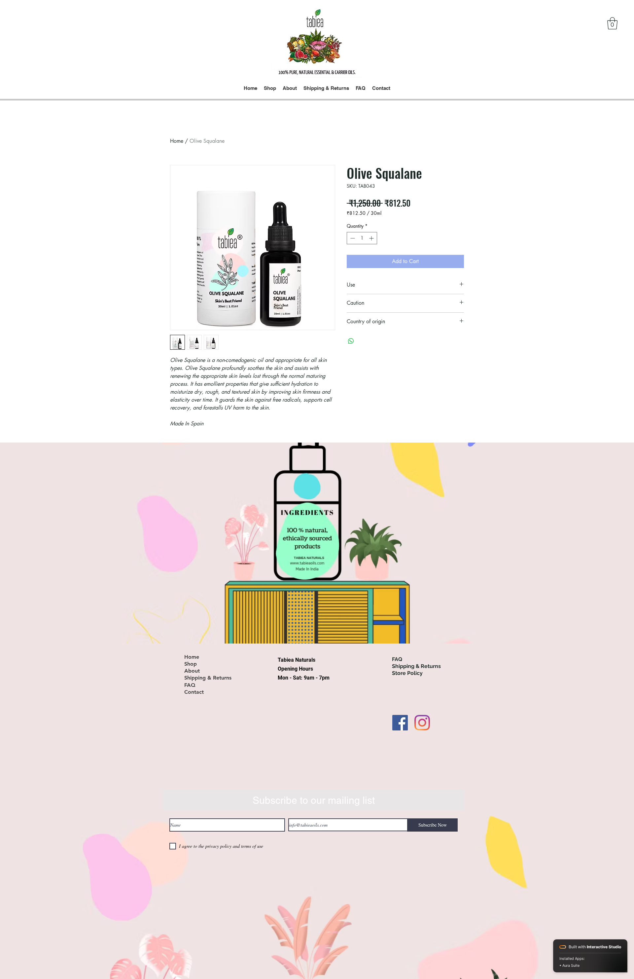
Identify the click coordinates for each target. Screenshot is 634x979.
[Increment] (372, 238)
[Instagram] (422, 722)
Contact (194, 692)
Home (176, 140)
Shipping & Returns (207, 678)
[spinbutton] (362, 238)
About (192, 671)
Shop (190, 664)
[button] (612, 23)
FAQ (189, 685)
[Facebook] (400, 722)
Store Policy (407, 673)
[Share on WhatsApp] (351, 341)
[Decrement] (352, 238)
